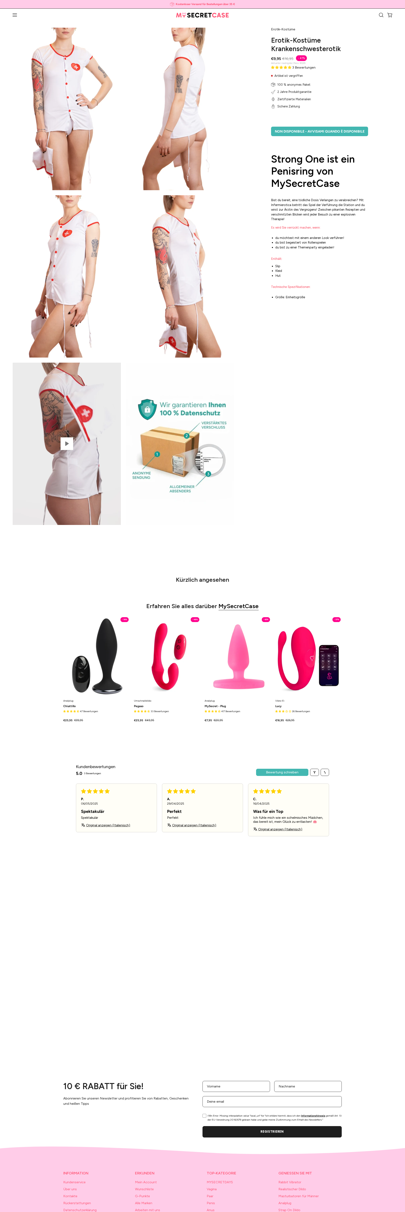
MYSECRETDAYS (220, 1182)
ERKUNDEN (144, 1173)
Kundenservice (74, 1182)
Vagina (212, 1189)
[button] (381, 15)
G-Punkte (142, 1196)
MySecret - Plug (215, 706)
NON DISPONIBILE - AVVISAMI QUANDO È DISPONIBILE (319, 131)
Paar (210, 1196)
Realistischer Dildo (292, 1189)
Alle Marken (143, 1203)
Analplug (284, 1203)
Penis (211, 1203)
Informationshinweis (313, 1115)
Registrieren (272, 1131)
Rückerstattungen (77, 1203)
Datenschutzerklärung (80, 1210)
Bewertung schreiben (282, 772)
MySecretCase (239, 606)
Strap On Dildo (289, 1210)
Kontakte (70, 1196)
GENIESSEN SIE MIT (295, 1173)
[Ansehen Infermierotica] (67, 444)
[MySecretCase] (202, 15)
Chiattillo (69, 706)
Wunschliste (144, 1189)
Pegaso (138, 706)
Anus (211, 1210)
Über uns (70, 1189)
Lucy (278, 706)
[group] (202, 4)
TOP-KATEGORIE (221, 1173)
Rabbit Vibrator (289, 1182)
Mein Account (146, 1182)
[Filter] (314, 772)
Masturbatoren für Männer (298, 1196)
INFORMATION (75, 1173)
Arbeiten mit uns (147, 1210)
